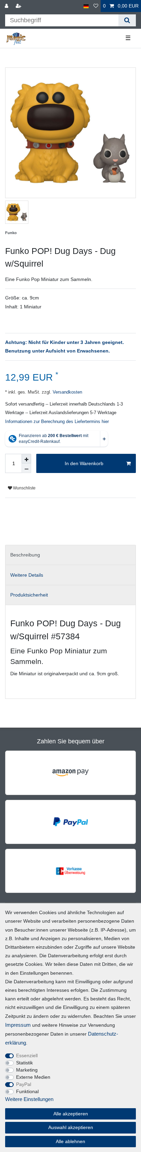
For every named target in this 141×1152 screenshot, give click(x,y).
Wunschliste (24, 488)
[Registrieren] (19, 6)
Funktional (27, 1091)
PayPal (23, 1084)
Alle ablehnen (70, 1141)
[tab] (70, 555)
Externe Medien (33, 1077)
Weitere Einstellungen (29, 1099)
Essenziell (27, 1055)
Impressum (18, 1025)
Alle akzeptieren (70, 1113)
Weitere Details (26, 575)
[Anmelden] (7, 6)
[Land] (86, 6)
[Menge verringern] (26, 468)
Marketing (27, 1070)
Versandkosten (66, 392)
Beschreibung (25, 555)
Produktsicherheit (29, 595)
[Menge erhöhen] (26, 458)
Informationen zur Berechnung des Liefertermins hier (57, 421)
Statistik (24, 1062)
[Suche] (127, 20)
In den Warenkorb (84, 463)
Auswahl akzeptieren (70, 1127)
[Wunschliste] (96, 6)
